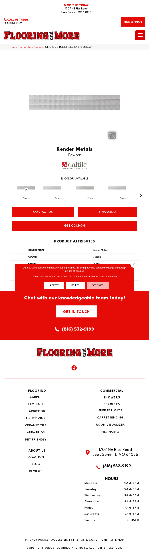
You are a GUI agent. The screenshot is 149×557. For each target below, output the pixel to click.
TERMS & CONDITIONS (91, 540)
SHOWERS (111, 397)
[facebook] (74, 369)
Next (141, 189)
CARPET (36, 397)
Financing (110, 431)
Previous (8, 189)
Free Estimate (110, 410)
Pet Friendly (36, 439)
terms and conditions (84, 276)
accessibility (61, 540)
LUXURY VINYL (36, 418)
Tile (30, 47)
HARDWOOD (36, 411)
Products (38, 47)
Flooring (22, 47)
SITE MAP (117, 540)
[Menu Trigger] (140, 35)
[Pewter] (26, 189)
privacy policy (56, 276)
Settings (98, 285)
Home (13, 47)
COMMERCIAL (111, 390)
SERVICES (112, 404)
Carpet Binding (110, 417)
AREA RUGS (36, 432)
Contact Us (43, 212)
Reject (75, 285)
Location (36, 457)
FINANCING (107, 212)
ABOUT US (37, 450)
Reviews (36, 471)
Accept (54, 285)
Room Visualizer (110, 424)
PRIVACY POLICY (37, 540)
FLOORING (37, 390)
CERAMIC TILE (36, 425)
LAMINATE (36, 404)
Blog (35, 464)
